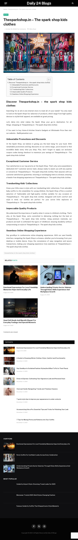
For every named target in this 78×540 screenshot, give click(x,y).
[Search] (72, 3)
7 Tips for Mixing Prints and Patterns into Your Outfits (35, 420)
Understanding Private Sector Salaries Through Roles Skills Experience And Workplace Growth (55, 289)
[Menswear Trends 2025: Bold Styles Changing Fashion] (9, 498)
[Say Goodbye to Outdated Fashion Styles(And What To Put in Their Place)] (9, 371)
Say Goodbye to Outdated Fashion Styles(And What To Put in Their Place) (42, 368)
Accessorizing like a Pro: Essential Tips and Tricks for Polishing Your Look (42, 409)
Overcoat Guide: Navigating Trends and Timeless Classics (37, 389)
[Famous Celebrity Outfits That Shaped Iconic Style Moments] (9, 509)
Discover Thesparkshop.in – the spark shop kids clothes (29, 82)
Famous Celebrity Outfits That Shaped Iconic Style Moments (37, 506)
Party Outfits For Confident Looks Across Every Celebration (37, 455)
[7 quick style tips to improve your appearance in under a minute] (9, 402)
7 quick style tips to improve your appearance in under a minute (39, 399)
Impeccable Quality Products (22, 92)
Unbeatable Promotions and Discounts (25, 85)
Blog (6, 14)
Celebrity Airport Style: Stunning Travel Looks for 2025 (35, 484)
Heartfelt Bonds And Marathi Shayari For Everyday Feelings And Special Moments (19, 321)
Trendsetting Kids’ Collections (22, 89)
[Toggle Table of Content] (48, 79)
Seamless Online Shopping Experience (25, 94)
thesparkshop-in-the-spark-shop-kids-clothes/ (19, 253)
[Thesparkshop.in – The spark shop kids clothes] (39, 72)
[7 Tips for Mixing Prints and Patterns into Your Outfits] (9, 422)
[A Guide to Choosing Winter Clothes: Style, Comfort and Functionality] (9, 361)
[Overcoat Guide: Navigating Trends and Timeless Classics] (9, 391)
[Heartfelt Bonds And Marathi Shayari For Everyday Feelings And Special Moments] (20, 308)
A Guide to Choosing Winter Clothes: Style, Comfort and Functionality (41, 358)
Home (5, 9)
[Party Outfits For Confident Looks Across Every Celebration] (9, 457)
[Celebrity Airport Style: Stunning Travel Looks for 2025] (9, 487)
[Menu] (5, 3)
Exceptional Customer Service (22, 87)
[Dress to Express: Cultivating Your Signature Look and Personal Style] (9, 381)
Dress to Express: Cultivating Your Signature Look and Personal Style (41, 379)
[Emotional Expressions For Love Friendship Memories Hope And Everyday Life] (20, 275)
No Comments (21, 29)
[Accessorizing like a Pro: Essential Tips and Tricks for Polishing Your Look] (9, 412)
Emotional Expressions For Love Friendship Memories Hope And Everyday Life (20, 288)
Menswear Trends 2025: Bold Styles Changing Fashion (35, 495)
